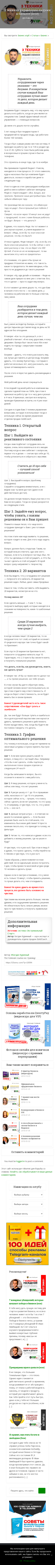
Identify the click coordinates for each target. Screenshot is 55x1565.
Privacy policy (29, 1561)
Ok (21, 1561)
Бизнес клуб (23, 35)
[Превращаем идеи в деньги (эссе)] (27, 1352)
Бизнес (44, 35)
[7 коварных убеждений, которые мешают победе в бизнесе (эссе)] (27, 1285)
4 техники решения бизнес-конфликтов (30, 1137)
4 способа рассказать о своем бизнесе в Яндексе (32, 1125)
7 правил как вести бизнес (30, 1098)
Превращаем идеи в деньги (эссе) (27, 1367)
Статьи (35, 35)
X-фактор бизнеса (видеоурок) (29, 1072)
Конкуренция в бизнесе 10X (32, 1111)
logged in (20, 1161)
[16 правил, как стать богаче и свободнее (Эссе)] (27, 1419)
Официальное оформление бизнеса (31, 1085)
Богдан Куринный (20, 954)
